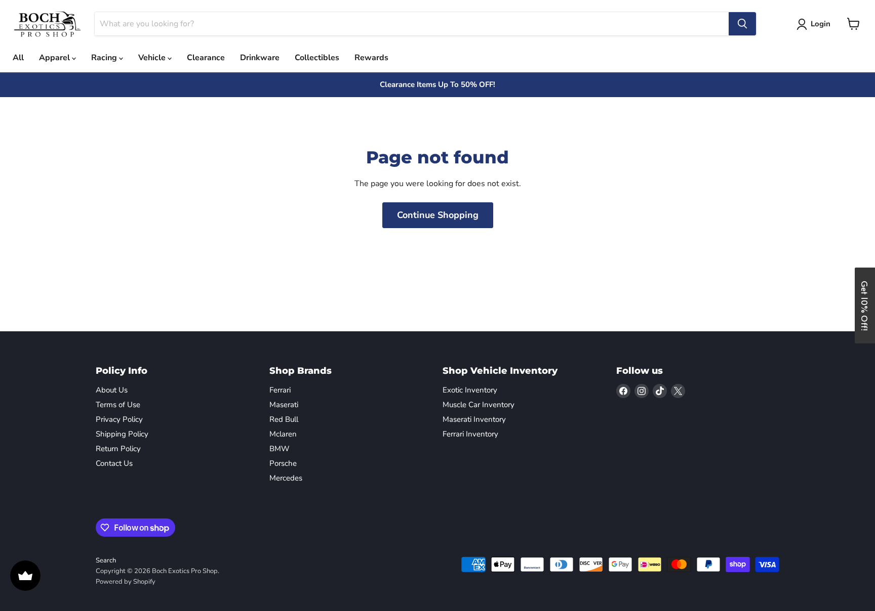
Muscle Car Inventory (478, 405)
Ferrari (280, 390)
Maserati (283, 405)
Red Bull (283, 419)
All (18, 57)
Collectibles (317, 57)
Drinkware (260, 57)
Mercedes (285, 478)
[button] (865, 305)
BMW (279, 449)
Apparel (55, 57)
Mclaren (283, 434)
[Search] (742, 23)
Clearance (206, 57)
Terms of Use (118, 405)
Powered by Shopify (125, 581)
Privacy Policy (119, 419)
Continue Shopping (438, 215)
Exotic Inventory (470, 390)
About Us (112, 390)
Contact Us (114, 463)
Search (106, 560)
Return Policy (118, 449)
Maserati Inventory (474, 419)
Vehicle (153, 57)
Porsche (283, 463)
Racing (105, 57)
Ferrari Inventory (470, 434)
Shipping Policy (122, 434)
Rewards (371, 57)
